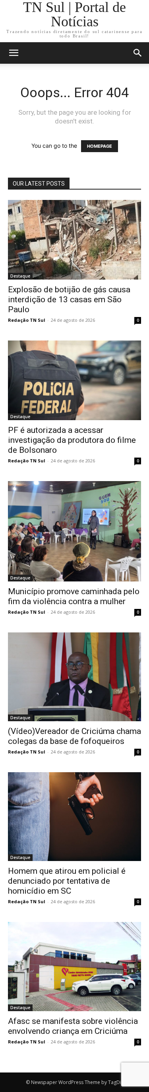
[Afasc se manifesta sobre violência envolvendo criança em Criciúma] (74, 966)
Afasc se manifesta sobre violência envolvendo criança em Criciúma (73, 1026)
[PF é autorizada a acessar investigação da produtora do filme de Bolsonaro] (74, 380)
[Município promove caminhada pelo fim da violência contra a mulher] (74, 531)
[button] (138, 53)
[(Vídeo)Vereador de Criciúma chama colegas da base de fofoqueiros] (74, 676)
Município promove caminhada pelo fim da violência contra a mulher (73, 596)
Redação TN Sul (26, 320)
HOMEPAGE (99, 146)
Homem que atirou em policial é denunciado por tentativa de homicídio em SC (67, 881)
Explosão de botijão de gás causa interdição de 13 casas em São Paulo (69, 299)
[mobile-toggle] (13, 53)
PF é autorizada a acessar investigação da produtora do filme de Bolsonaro (72, 440)
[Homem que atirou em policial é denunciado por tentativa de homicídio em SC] (74, 816)
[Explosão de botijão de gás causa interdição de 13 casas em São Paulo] (74, 240)
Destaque (20, 276)
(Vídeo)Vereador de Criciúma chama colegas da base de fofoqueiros (74, 736)
